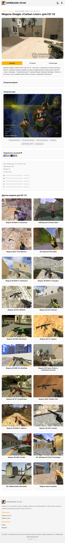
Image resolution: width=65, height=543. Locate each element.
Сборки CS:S (6, 518)
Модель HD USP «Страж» (48, 428)
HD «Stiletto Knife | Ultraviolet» (16, 486)
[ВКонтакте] (4, 156)
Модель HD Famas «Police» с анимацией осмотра (48, 369)
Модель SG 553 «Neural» (48, 310)
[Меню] (61, 2)
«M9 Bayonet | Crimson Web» (48, 222)
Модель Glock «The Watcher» (17, 252)
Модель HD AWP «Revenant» (17, 339)
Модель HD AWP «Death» (16, 457)
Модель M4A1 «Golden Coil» (48, 399)
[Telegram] (9, 156)
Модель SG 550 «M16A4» (17, 310)
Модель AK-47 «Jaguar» (48, 339)
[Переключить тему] (57, 2)
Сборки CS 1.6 (6, 515)
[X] (12, 156)
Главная (4, 11)
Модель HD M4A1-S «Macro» (17, 428)
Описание (12, 63)
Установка (32, 63)
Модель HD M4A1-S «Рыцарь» (48, 281)
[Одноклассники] (7, 156)
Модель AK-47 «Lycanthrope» (16, 399)
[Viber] (14, 156)
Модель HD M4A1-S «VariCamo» (17, 281)
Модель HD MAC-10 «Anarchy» (16, 222)
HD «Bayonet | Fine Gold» (48, 252)
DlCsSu (35, 539)
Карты (4, 525)
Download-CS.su (16, 3)
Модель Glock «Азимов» (48, 486)
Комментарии (53, 63)
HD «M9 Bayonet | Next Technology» (48, 457)
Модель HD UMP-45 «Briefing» (16, 368)
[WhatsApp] (16, 156)
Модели (10, 11)
